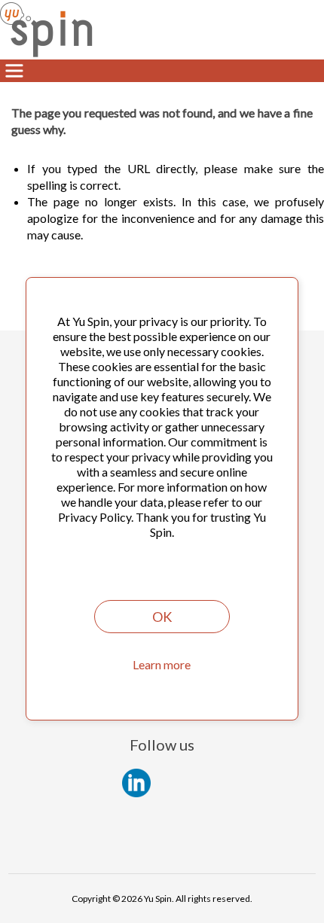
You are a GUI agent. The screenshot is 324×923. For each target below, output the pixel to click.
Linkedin (136, 783)
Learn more (162, 664)
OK (162, 616)
